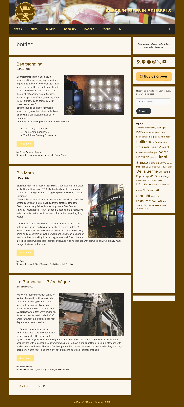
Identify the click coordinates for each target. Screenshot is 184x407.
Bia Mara (25, 173)
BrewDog (41, 369)
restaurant (143, 201)
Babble (89, 29)
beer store (24, 369)
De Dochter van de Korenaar (159, 167)
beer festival (148, 132)
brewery (30, 155)
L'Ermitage (143, 184)
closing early (158, 163)
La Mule (154, 185)
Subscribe (143, 111)
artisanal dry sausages (155, 127)
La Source (161, 185)
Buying (50, 29)
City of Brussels (42, 264)
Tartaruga (139, 208)
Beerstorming (29, 64)
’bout (106, 29)
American (140, 128)
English (147, 176)
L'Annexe (158, 180)
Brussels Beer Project (152, 147)
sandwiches (141, 205)
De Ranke (164, 171)
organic (153, 196)
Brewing (70, 29)
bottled (23, 155)
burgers (154, 152)
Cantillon (142, 157)
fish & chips (67, 264)
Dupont (140, 176)
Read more (25, 144)
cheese (153, 157)
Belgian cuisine (157, 136)
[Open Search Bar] (169, 29)
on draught (49, 155)
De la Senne (55, 264)
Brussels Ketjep (143, 152)
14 (39, 386)
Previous (22, 386)
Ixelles (151, 180)
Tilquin (146, 208)
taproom (163, 205)
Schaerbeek (63, 369)
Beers (18, 29)
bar (139, 132)
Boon (167, 137)
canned (30, 264)
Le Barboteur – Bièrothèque (43, 281)
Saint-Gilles (60, 155)
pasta (158, 196)
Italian (145, 180)
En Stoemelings (160, 176)
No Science (149, 190)
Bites (34, 29)
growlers (39, 155)
